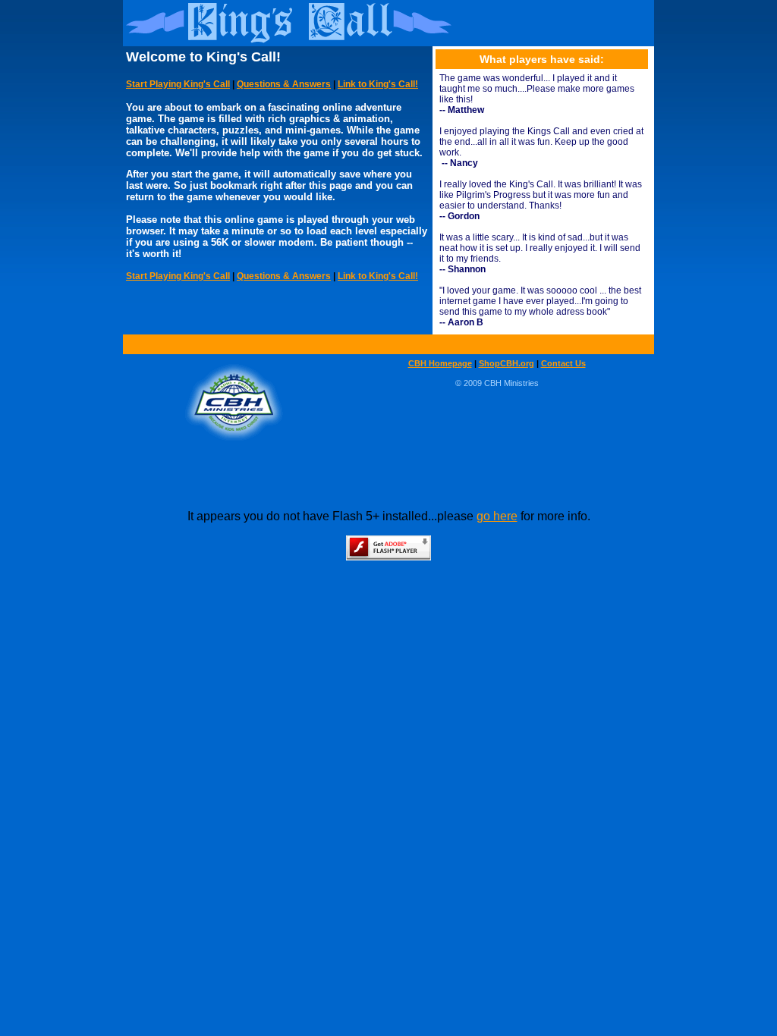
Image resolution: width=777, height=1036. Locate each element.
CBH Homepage (440, 363)
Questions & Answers (284, 84)
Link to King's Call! (378, 84)
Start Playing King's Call (178, 84)
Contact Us (563, 363)
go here (497, 516)
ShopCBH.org (506, 363)
